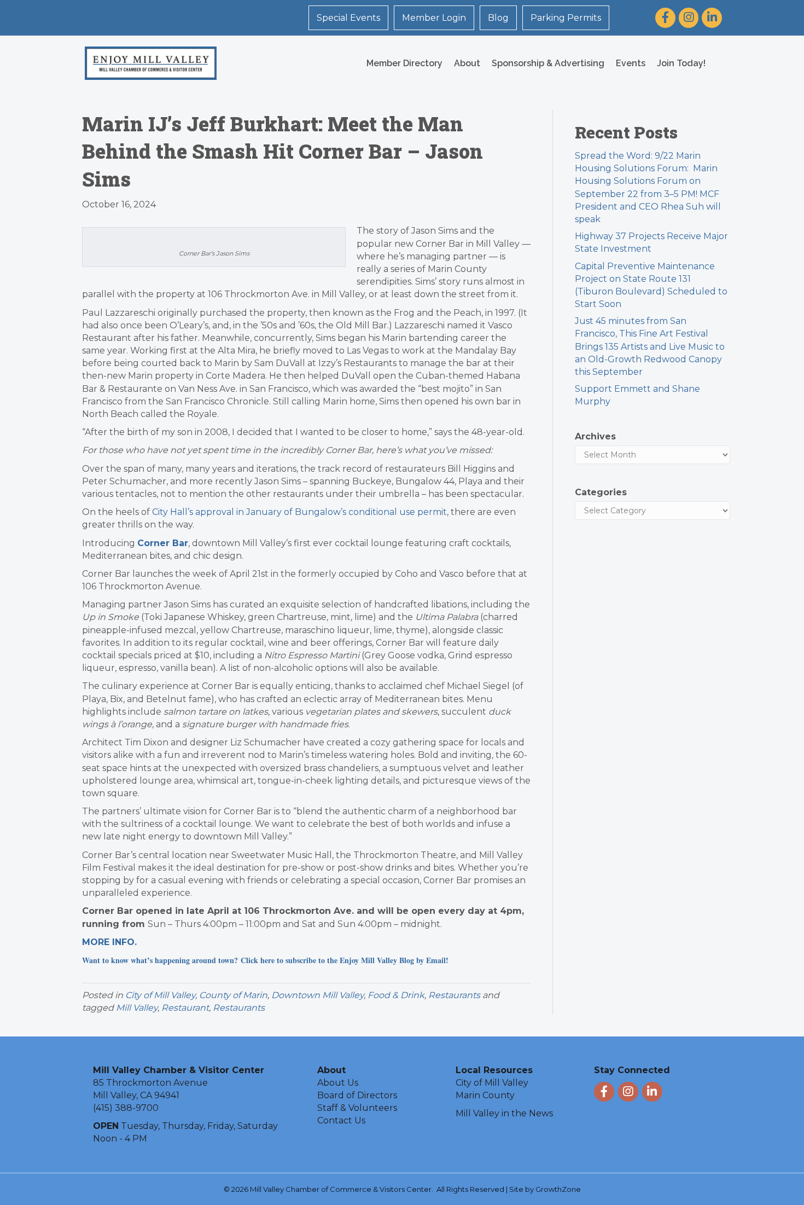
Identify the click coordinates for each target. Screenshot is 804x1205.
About (467, 63)
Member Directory (404, 63)
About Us (337, 1082)
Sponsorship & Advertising (548, 63)
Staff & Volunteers (357, 1108)
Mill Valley (137, 1008)
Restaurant (185, 1008)
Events (630, 63)
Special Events (348, 18)
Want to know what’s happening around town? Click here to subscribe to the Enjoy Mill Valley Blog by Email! (265, 960)
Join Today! (681, 63)
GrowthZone (558, 1189)
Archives (595, 436)
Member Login (434, 18)
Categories (601, 492)
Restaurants (454, 995)
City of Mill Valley (160, 995)
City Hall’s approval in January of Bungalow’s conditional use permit (299, 512)
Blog (498, 18)
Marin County (485, 1095)
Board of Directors (357, 1095)
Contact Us (341, 1120)
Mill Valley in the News (504, 1113)
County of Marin (233, 995)
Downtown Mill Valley (317, 995)
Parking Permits (566, 18)
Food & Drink (396, 995)
